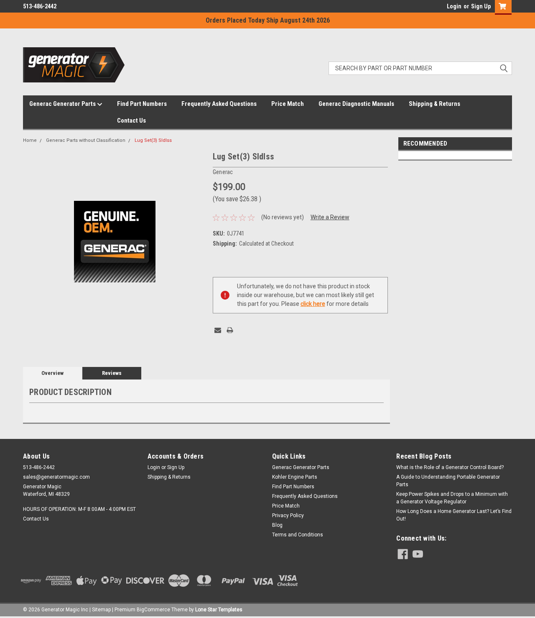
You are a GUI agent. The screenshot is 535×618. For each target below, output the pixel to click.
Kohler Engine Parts (294, 477)
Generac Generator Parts (63, 104)
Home (30, 140)
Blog (277, 525)
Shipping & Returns (434, 104)
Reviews (112, 373)
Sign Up (481, 6)
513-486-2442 (39, 6)
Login (454, 6)
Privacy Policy (288, 515)
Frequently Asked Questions (219, 104)
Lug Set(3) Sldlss (153, 140)
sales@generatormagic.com (56, 477)
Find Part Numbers (142, 104)
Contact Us (131, 120)
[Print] (230, 330)
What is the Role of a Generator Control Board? (450, 467)
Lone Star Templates (218, 610)
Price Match (287, 104)
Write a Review (330, 217)
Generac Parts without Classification (85, 140)
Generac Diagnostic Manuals (356, 104)
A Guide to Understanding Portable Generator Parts (448, 480)
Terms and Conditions (297, 535)
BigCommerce (153, 610)
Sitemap (101, 610)
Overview (52, 373)
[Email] (217, 330)
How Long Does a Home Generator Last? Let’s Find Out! (454, 515)
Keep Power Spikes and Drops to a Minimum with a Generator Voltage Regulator (452, 498)
